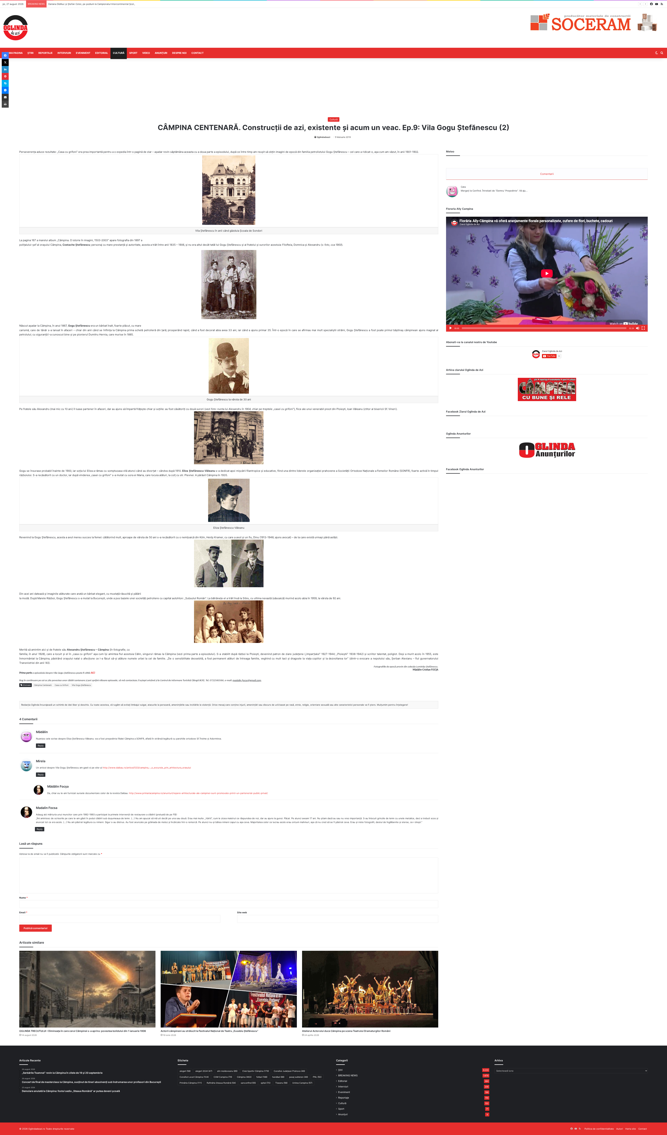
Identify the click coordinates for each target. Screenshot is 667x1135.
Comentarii (547, 174)
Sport (133, 52)
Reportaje (45, 52)
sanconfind (248, 1083)
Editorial (101, 52)
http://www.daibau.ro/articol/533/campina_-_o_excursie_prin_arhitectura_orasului (147, 767)
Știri (30, 52)
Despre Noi (179, 52)
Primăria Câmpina (191, 1083)
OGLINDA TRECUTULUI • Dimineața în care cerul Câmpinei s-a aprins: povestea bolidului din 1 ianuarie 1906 (82, 1030)
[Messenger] (5, 90)
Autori (619, 1128)
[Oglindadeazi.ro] (15, 28)
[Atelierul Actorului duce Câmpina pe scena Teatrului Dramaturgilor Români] (370, 989)
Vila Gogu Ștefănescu (81, 685)
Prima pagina (14, 52)
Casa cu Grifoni (61, 685)
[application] (547, 274)
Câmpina (244, 1077)
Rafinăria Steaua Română (221, 1083)
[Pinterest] (5, 76)
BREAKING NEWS (348, 1075)
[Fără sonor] (637, 328)
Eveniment (83, 52)
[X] (5, 62)
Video (146, 52)
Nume (23, 897)
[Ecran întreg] (643, 328)
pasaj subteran (298, 1077)
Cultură (118, 52)
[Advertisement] (333, 87)
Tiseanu (281, 1083)
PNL (317, 1077)
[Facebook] (5, 55)
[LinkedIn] (5, 69)
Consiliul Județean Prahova (289, 1071)
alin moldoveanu (227, 1071)
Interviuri (64, 52)
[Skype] (5, 83)
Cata (463, 186)
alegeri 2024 (203, 1071)
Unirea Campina (302, 1083)
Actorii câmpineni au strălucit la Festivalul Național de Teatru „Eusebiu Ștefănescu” (209, 1030)
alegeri (185, 1071)
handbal (278, 1077)
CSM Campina (223, 1077)
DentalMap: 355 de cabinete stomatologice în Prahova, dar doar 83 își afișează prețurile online (99, 4)
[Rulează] (450, 328)
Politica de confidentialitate (599, 1128)
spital (265, 1083)
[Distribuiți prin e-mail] (5, 97)
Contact (197, 52)
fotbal (261, 1077)
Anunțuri (161, 52)
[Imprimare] (5, 104)
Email (23, 912)
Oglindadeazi (323, 137)
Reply (41, 745)
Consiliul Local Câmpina (194, 1077)
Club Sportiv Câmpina (255, 1071)
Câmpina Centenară (42, 685)
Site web (242, 912)
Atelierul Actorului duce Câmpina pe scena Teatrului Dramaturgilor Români (346, 1030)
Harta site (630, 1128)
